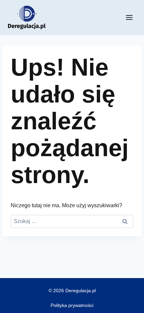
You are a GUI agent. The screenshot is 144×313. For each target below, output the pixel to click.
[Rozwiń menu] (129, 17)
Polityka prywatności (72, 305)
